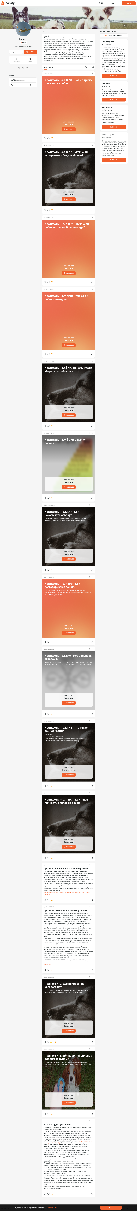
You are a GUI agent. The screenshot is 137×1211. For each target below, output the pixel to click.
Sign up (113, 3)
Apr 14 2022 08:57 (49, 793)
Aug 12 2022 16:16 (49, 289)
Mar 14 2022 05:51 (49, 1121)
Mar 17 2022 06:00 (49, 1049)
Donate (32, 51)
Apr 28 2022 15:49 (49, 721)
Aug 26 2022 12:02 (49, 217)
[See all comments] (45, 138)
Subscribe (113, 76)
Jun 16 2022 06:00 (49, 577)
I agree (110, 1207)
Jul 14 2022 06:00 (49, 433)
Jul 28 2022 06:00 (49, 361)
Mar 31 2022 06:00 (49, 977)
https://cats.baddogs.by (52, 1143)
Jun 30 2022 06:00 (49, 505)
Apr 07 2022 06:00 (49, 907)
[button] (8, 3)
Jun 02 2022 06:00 (49, 649)
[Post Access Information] (89, 73)
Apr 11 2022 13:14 (49, 865)
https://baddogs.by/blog (85, 1141)
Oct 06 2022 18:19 (49, 73)
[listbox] (101, 3)
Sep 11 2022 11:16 (49, 145)
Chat (17, 51)
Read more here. (52, 1207)
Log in (128, 3)
